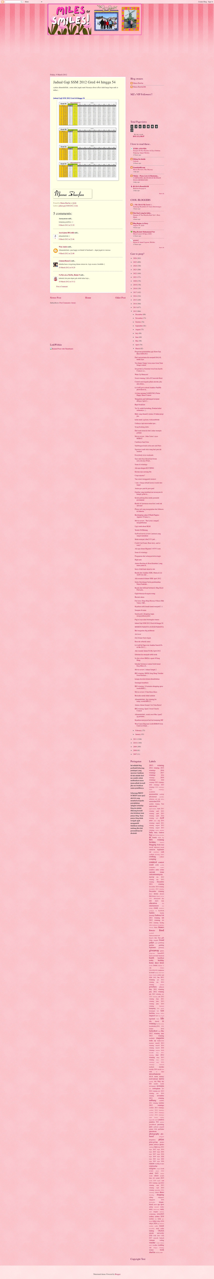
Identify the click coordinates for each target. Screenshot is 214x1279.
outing (162, 1117)
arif (157, 818)
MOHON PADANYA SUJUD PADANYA (149, 627)
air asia (157, 799)
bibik (159, 837)
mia (163, 1069)
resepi (158, 1168)
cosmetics (152, 867)
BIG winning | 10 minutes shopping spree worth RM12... (149, 687)
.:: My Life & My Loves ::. (142, 204)
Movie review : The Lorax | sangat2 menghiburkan (147, 521)
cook (157, 865)
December (139, 314)
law (157, 1016)
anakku (151, 804)
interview (161, 972)
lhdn (158, 1019)
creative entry (154, 869)
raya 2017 (152, 1154)
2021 (135, 277)
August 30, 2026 (138, 225)
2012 (135, 311)
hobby (151, 960)
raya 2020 (160, 1156)
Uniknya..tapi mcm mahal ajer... (145, 423)
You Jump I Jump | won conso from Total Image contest (149, 364)
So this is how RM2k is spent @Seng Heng (147, 659)
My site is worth (138, 134)
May (137, 341)
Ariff (162, 818)
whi (150, 1247)
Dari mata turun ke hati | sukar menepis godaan (148, 431)
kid (158, 1011)
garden (151, 945)
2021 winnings (159, 782)
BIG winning (156, 839)
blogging (152, 844)
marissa (158, 1050)
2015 (135, 300)
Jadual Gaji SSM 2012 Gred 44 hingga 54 (149, 623)
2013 (135, 307)
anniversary (153, 806)
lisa (157, 1024)
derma (156, 893)
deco (150, 894)
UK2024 (161, 1230)
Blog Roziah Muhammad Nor (144, 232)
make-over (160, 1041)
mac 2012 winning (156, 1034)
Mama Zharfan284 (139, 87)
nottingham (156, 1088)
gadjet (151, 942)
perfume (161, 1129)
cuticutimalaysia (155, 874)
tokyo (155, 1221)
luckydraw (153, 1030)
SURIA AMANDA (140, 148)
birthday (152, 842)
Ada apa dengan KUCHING (144, 468)
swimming (152, 1214)
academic (152, 792)
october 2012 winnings (156, 1104)
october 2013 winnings (156, 1108)
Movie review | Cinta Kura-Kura (146, 692)
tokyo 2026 (153, 1223)
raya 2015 (152, 1152)
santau (162, 1173)
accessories (153, 794)
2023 (135, 269)
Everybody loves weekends (144, 455)
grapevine (152, 953)
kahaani (162, 1006)
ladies (162, 1013)
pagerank (151, 1120)
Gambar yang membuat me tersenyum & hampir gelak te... (149, 493)
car (150, 852)
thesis (150, 1221)
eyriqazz (151, 910)
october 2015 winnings (156, 1112)
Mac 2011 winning (156, 1032)
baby (151, 832)
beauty (154, 837)
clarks (162, 854)
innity (156, 972)
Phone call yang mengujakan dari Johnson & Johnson (149, 510)
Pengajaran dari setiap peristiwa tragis (148, 556)
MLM (151, 1076)
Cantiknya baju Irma (142, 442)
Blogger (117, 1274)
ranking (151, 1147)
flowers (152, 930)
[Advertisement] (107, 52)
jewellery (153, 986)
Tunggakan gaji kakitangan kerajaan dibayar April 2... (147, 400)
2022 (135, 273)
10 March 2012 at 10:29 (67, 267)
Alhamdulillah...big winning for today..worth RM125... (146, 700)
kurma (158, 1013)
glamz (162, 951)
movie (161, 1078)
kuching (152, 1013)
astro (155, 820)
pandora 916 (154, 1122)
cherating (157, 854)
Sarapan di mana (140, 610)
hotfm (151, 965)
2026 (135, 258)
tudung (151, 1230)
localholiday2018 (154, 1026)
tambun (151, 1219)
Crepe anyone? (140, 475)
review (151, 1171)
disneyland (157, 898)
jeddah (162, 984)
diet (150, 896)
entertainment (154, 905)
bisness (162, 842)
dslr (150, 901)
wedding (161, 1245)
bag (150, 834)
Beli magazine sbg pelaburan (144, 630)
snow (155, 1204)
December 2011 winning (156, 882)
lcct (160, 1016)
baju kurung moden (158, 835)
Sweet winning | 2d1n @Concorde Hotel (148, 378)
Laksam (135, 161)
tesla (159, 1219)
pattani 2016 (153, 1129)
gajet (156, 943)
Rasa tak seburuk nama (142, 641)
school (156, 1175)
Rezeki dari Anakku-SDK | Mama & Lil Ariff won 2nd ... (148, 574)
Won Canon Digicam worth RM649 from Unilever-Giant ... (149, 725)
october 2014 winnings (156, 1110)
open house (153, 1117)
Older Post (120, 297)
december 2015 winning (156, 889)
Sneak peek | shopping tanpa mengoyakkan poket (144, 615)
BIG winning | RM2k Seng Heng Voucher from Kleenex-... (149, 674)
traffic (156, 1226)
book (158, 844)
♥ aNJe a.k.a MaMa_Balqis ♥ (69, 275)
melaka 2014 (153, 1069)
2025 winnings (156, 789)
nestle (162, 1084)
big (163, 837)
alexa (162, 799)
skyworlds (152, 1202)
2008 (135, 750)
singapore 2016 (156, 1200)
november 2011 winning (156, 1096)
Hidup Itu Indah (139, 159)
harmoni (161, 956)
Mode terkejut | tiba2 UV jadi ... (145, 539)
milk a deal (156, 1072)
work (76, 206)
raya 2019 (152, 1156)
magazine (160, 1038)
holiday (161, 960)
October (138, 322)
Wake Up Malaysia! (141, 374)
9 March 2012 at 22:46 (66, 239)
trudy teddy (160, 1228)
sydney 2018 (159, 1216)
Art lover (138, 634)
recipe (162, 1164)
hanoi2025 (161, 953)
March (137, 348)
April (137, 344)
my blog (157, 1081)
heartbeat (161, 958)
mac (159, 1031)
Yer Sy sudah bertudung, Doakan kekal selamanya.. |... (148, 409)
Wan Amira (63, 247)
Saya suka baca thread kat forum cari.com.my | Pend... (146, 460)
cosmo (162, 867)
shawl (157, 1192)
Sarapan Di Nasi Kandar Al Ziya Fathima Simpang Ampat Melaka (146, 151)
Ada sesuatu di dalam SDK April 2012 (148, 578)
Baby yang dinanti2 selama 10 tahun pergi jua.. (149, 415)
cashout (151, 854)
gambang (161, 943)
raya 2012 (161, 1147)
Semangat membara (141, 682)
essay (151, 908)
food (161, 930)
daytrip (151, 877)
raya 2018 (160, 1154)
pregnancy (152, 1140)
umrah (151, 1233)
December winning (156, 891)
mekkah (151, 1067)
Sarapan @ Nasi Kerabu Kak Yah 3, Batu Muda (146, 216)
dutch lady (159, 901)
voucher (152, 1242)
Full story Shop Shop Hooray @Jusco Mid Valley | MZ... (149, 602)
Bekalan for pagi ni (139, 188)
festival (151, 927)
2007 (135, 754)
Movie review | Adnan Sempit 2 (146, 669)
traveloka (151, 1228)
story (151, 1209)
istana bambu (153, 975)
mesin (159, 1069)
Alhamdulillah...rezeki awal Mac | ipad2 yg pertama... (148, 715)
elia (163, 903)
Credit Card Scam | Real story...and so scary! (147, 544)
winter (151, 1250)
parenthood (152, 1124)
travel (161, 1225)
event (156, 908)
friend (161, 940)
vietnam (152, 1240)
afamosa (151, 799)
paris (150, 1127)
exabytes (161, 908)
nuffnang (152, 1100)
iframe (162, 968)
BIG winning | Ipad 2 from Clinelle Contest (147, 709)
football (151, 933)
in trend (151, 972)
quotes (162, 1144)
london (151, 1029)
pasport (162, 1127)
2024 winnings (159, 787)
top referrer (160, 1223)
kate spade (160, 1008)
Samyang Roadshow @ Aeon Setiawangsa (147, 206)
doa (163, 898)
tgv (163, 1219)
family (152, 912)
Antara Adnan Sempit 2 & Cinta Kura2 (148, 705)
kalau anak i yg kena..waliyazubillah (147, 419)
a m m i (136, 240)
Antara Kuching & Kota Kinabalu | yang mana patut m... (148, 564)
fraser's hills (153, 938)
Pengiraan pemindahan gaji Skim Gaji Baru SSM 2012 (148, 352)
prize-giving (153, 1142)
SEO (154, 1178)
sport (162, 1204)
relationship (153, 1166)
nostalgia (160, 1086)
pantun (162, 1122)
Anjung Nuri (159, 804)
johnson (161, 987)
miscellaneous (154, 1074)
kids (162, 1010)
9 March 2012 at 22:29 (66, 225)
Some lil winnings (141, 464)
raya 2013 (152, 1149)
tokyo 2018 (160, 1221)
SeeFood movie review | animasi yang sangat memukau (148, 534)
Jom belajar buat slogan (143, 638)
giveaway (154, 950)
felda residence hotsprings (156, 925)
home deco (154, 962)
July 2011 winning (156, 989)
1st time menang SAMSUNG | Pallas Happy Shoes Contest (147, 394)
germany (161, 947)
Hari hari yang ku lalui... (142, 213)
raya (155, 1146)
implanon (161, 970)
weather (154, 1245)
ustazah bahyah (158, 1238)
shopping (160, 1194)
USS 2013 (156, 1236)
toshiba (151, 1226)
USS (150, 1235)
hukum (160, 965)
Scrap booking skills (142, 427)
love (162, 1028)
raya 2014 (160, 1149)
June (137, 337)
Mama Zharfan (138, 83)
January (138, 734)
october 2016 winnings (156, 1115)
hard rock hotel (153, 956)
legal (162, 1016)
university (160, 1233)
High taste (138, 559)
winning (161, 1247)
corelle (162, 865)
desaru (162, 894)
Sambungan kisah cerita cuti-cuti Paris (148, 445)
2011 (135, 739)
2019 (135, 285)
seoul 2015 (160, 1178)
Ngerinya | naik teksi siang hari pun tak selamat (148, 450)
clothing (152, 856)
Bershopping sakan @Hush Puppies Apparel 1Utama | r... (147, 516)
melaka (161, 1067)
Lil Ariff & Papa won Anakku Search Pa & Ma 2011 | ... (148, 646)
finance (161, 927)
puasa (151, 1144)
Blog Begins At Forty (140, 223)
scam (150, 1176)
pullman (156, 1144)
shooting (151, 1195)
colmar (162, 857)
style (150, 1212)
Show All (161, 193)
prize (161, 1139)
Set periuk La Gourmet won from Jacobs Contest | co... (148, 370)
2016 (135, 296)
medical (162, 1064)
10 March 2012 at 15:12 (67, 281)
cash (162, 852)
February (138, 730)
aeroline (161, 797)
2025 (135, 262)
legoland (152, 1018)
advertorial (153, 796)
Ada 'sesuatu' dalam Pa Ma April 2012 (148, 651)
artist (151, 820)
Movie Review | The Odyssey (143, 169)
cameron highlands (156, 849)
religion (152, 1168)
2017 (135, 292)
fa (156, 910)
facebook (161, 910)
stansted (156, 1207)
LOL (162, 1026)
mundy (151, 1081)
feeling (162, 923)
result (162, 1168)
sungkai (155, 1212)
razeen (151, 1163)
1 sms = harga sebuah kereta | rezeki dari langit (148, 483)
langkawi (152, 1015)
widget (155, 1247)
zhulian (158, 1252)
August (138, 329)
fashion (158, 915)
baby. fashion (159, 832)
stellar (162, 1207)
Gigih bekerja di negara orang (145, 593)
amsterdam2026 (154, 801)
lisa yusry (161, 1024)
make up (152, 1040)
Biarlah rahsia (139, 597)
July (137, 333)
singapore (161, 1197)
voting (162, 1240)
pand (156, 1120)
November (139, 318)
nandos (156, 1084)
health (151, 957)
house (155, 965)
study (162, 1209)
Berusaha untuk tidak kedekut (145, 695)
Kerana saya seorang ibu (143, 472)
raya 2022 (160, 1159)
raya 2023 (152, 1161)
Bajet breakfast (140, 404)
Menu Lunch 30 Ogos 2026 (142, 234)
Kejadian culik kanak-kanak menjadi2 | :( (149, 606)
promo (162, 1142)
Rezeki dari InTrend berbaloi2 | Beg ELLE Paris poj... (149, 589)
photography (154, 1133)
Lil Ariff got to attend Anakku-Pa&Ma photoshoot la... (148, 388)
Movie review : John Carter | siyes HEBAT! (146, 437)
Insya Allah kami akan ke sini (145, 569)
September (139, 326)
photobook (153, 1131)
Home (88, 297)
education (153, 903)
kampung (152, 1008)
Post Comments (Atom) (67, 303)
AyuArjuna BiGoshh (66, 232)
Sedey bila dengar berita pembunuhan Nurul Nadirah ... (148, 583)
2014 (135, 303)
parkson (156, 1127)
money (161, 1076)
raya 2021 (152, 1159)
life (162, 1018)
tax (156, 1219)
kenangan (152, 1011)
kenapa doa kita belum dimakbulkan (147, 679)
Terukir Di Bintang (141, 530)
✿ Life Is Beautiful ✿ (141, 186)
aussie (157, 830)
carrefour (156, 852)
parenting (160, 1124)
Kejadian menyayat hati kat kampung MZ (149, 720)
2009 (135, 746)
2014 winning (154, 768)
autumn (162, 830)
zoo (161, 1252)
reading (157, 1164)
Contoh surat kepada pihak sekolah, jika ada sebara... (148, 382)
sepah (158, 1180)
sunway (162, 1212)
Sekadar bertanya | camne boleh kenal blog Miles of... (147, 665)
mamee (151, 1043)
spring (151, 1207)
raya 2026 (160, 1161)
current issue (156, 872)
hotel (162, 962)
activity (162, 794)
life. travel (154, 1021)
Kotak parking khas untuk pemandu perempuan (147, 499)
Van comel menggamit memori (145, 479)
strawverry (156, 1209)
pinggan (161, 1136)
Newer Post (55, 297)
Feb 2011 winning (156, 916)
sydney (151, 1216)
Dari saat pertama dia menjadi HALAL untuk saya (148, 358)
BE (150, 837)
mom (156, 1076)
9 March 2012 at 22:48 (66, 253)
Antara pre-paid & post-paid (144, 488)
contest (153, 862)
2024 (135, 266)
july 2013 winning (155, 994)
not (150, 1088)
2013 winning (156, 765)
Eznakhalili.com (139, 167)
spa (159, 1204)
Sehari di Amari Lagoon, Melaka (144, 242)
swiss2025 (160, 1214)
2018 (135, 288)
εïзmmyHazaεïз (65, 261)
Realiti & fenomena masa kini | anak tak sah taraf (148, 504)
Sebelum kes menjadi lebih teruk (146, 654)
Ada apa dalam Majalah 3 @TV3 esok (148, 548)
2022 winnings (154, 785)
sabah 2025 (153, 1173)
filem (155, 927)
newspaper (152, 1086)
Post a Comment (62, 286)
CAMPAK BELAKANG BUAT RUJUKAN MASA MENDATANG (147, 179)
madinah (151, 1038)
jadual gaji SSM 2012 (66, 206)
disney (154, 896)
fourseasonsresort (154, 935)
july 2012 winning (156, 991)
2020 (135, 281)
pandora (161, 1119)
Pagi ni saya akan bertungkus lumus (147, 619)
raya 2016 (160, 1152)
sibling (151, 1197)
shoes (162, 1192)
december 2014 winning (156, 887)
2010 (135, 743)
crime (162, 869)
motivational (153, 1079)
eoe (163, 906)
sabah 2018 (160, 1171)
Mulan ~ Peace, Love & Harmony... (145, 176)
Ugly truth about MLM (142, 526)
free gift (161, 938)
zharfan (152, 1252)
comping (152, 859)
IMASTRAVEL (153, 970)
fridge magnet (153, 940)
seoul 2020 (152, 1180)
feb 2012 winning (156, 919)
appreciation (152, 808)
